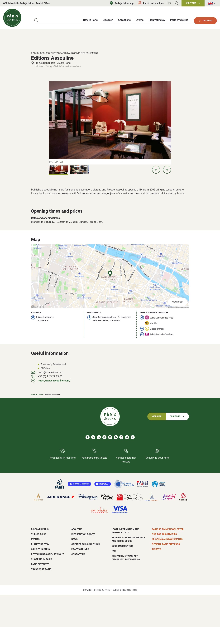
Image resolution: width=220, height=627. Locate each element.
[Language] (212, 3)
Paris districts (40, 564)
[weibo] (127, 437)
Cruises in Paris (40, 549)
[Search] (36, 20)
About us (76, 529)
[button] (156, 169)
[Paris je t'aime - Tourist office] (12, 18)
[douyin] (121, 437)
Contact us (78, 554)
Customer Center (122, 546)
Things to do (39, 534)
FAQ (114, 551)
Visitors (175, 416)
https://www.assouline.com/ (54, 380)
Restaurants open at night (47, 554)
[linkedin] (99, 437)
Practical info (80, 549)
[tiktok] (104, 437)
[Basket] (169, 3)
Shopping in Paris (41, 559)
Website (156, 416)
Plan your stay (40, 544)
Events (35, 539)
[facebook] (88, 437)
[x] (133, 437)
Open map (177, 301)
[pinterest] (110, 437)
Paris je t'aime (37, 395)
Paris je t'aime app (124, 3)
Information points (83, 534)
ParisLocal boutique (153, 3)
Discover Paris (40, 529)
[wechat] (116, 437)
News (74, 539)
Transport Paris (41, 569)
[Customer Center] (176, 3)
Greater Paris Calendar (85, 544)
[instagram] (93, 437)
